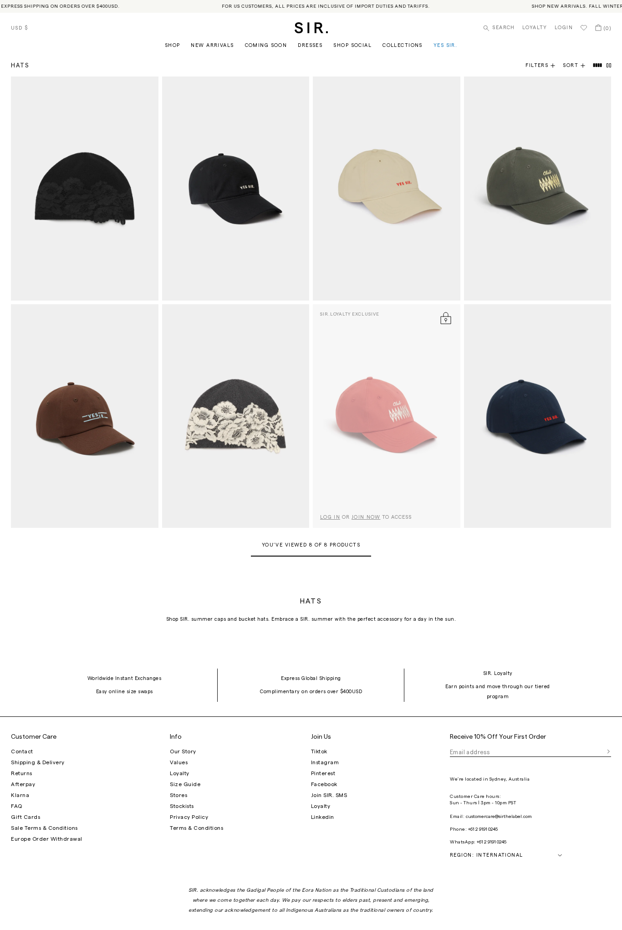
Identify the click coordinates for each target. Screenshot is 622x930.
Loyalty (534, 27)
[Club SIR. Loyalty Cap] (386, 416)
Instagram (325, 762)
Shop (172, 45)
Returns (21, 773)
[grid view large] (598, 65)
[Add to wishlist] (147, 87)
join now (366, 517)
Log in (330, 517)
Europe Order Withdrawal (46, 839)
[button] (578, 65)
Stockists (182, 806)
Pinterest (323, 773)
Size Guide (185, 784)
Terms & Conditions (196, 828)
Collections (402, 45)
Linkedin (322, 817)
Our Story (183, 751)
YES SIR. (445, 45)
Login (564, 27)
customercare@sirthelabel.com (499, 816)
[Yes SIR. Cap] (84, 416)
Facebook (324, 784)
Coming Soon (266, 45)
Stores (178, 795)
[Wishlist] (583, 27)
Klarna (20, 795)
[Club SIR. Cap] (538, 189)
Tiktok (319, 751)
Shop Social (352, 45)
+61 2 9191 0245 (483, 829)
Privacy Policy (189, 817)
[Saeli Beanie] (84, 189)
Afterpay (23, 784)
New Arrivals (212, 45)
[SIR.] (311, 27)
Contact (22, 751)
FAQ (16, 806)
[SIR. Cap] (236, 189)
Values (179, 762)
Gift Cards (25, 817)
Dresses (310, 45)
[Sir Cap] (386, 189)
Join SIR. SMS (329, 795)
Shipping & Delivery (38, 762)
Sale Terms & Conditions (44, 828)
